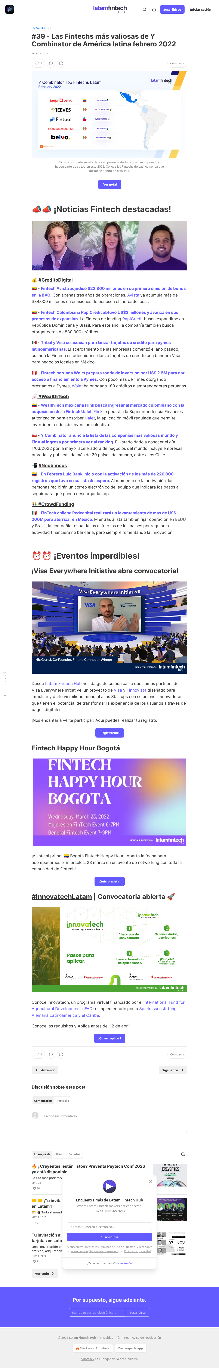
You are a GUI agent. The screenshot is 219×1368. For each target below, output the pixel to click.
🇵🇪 (34, 372)
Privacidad (106, 1338)
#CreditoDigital (55, 280)
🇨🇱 (34, 435)
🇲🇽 (34, 342)
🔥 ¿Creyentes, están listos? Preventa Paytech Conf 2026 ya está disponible (88, 1169)
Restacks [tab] (62, 1101)
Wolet (77, 386)
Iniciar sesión (200, 9)
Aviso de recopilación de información (94, 1251)
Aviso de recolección (146, 1338)
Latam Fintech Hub (63, 683)
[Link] (25, 209)
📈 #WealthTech (50, 396)
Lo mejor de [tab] (42, 1154)
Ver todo (42, 1273)
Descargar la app (130, 1348)
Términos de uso (109, 1247)
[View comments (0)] (51, 63)
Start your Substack (94, 1348)
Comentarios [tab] (43, 1101)
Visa (118, 690)
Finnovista (136, 690)
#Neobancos (52, 465)
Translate (41, 28)
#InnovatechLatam (62, 896)
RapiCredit (132, 318)
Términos (122, 1338)
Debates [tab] (74, 1154)
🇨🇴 (34, 288)
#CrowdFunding (56, 504)
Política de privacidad (137, 1251)
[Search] (144, 9)
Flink (97, 411)
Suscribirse (172, 9)
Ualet (90, 418)
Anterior (48, 1070)
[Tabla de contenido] (5, 684)
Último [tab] (59, 1154)
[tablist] (51, 1100)
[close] (150, 1181)
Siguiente (170, 1070)
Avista (133, 295)
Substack (87, 1359)
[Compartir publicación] (154, 9)
